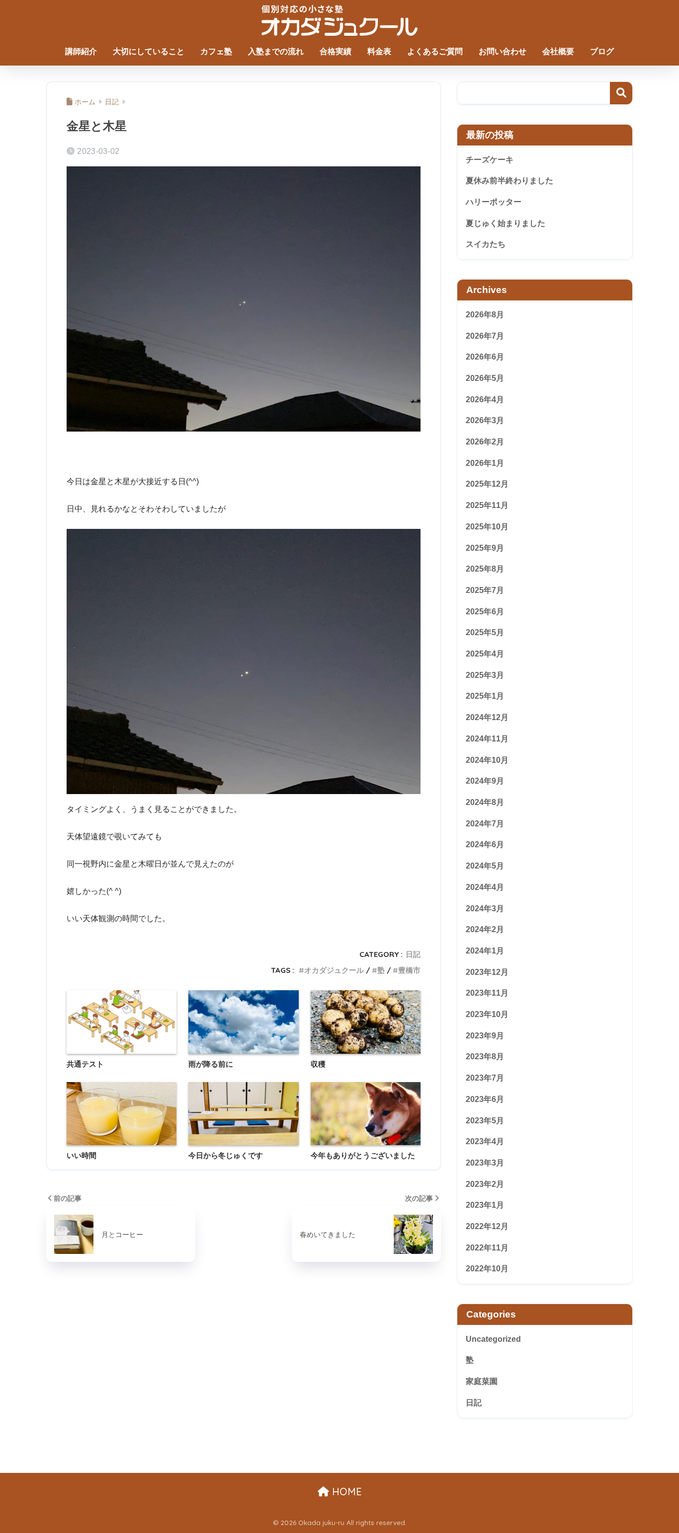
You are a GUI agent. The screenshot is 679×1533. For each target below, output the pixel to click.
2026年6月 (485, 357)
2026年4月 (485, 399)
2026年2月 (485, 442)
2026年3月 (485, 420)
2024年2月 (485, 929)
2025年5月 (485, 632)
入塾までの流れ (276, 51)
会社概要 (558, 51)
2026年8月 (485, 314)
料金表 (379, 51)
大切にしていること (148, 51)
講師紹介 (81, 51)
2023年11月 (487, 993)
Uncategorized (493, 1338)
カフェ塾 (216, 51)
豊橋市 (409, 970)
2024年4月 (485, 887)
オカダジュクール (334, 970)
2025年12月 (487, 484)
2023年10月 (487, 1014)
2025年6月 (485, 611)
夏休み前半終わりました (509, 180)
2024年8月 (485, 802)
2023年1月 (485, 1205)
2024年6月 (485, 844)
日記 (413, 954)
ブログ (602, 51)
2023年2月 (485, 1183)
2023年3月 (485, 1163)
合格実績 (335, 51)
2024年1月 (485, 951)
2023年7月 (485, 1078)
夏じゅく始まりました (505, 223)
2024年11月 (487, 738)
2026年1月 (485, 463)
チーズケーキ (489, 159)
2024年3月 (485, 908)
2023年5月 (485, 1120)
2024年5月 (485, 866)
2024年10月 (487, 759)
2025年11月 (487, 505)
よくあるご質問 (435, 51)
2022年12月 (487, 1226)
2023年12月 (487, 971)
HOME (345, 1491)
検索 (621, 93)
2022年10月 (487, 1268)
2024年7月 (485, 823)
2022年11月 (487, 1247)
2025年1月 (485, 696)
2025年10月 (487, 526)
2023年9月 (485, 1035)
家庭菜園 (482, 1381)
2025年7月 (485, 590)
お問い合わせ (502, 51)
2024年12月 (487, 717)
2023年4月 (485, 1141)
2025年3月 (485, 675)
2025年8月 (485, 569)
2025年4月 (485, 654)
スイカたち (486, 244)
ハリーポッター (493, 202)
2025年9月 (485, 547)
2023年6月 (485, 1099)
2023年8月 (485, 1056)
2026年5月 (485, 378)
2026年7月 (485, 335)
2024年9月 (485, 781)
